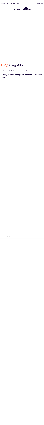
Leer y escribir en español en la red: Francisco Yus (22, 76)
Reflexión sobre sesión (19, 71)
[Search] (34, 3)
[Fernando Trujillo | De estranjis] (10, 3)
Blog (4, 64)
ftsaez (3, 236)
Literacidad (6, 71)
